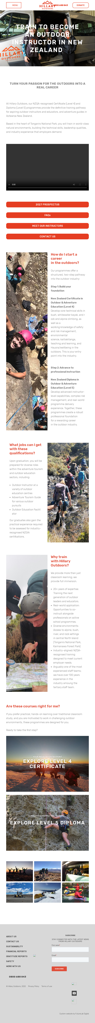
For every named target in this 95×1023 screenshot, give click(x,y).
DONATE (81, 5)
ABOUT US (11, 936)
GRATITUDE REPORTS (16, 956)
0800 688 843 (60, 5)
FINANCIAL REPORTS (16, 951)
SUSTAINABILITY (14, 946)
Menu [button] (15, 5)
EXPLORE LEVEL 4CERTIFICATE (47, 764)
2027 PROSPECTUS (47, 204)
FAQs (47, 215)
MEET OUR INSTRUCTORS (47, 225)
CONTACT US (47, 236)
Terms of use (47, 986)
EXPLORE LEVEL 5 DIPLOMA (47, 823)
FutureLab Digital (82, 1014)
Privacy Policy (33, 986)
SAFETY (10, 961)
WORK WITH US (13, 966)
